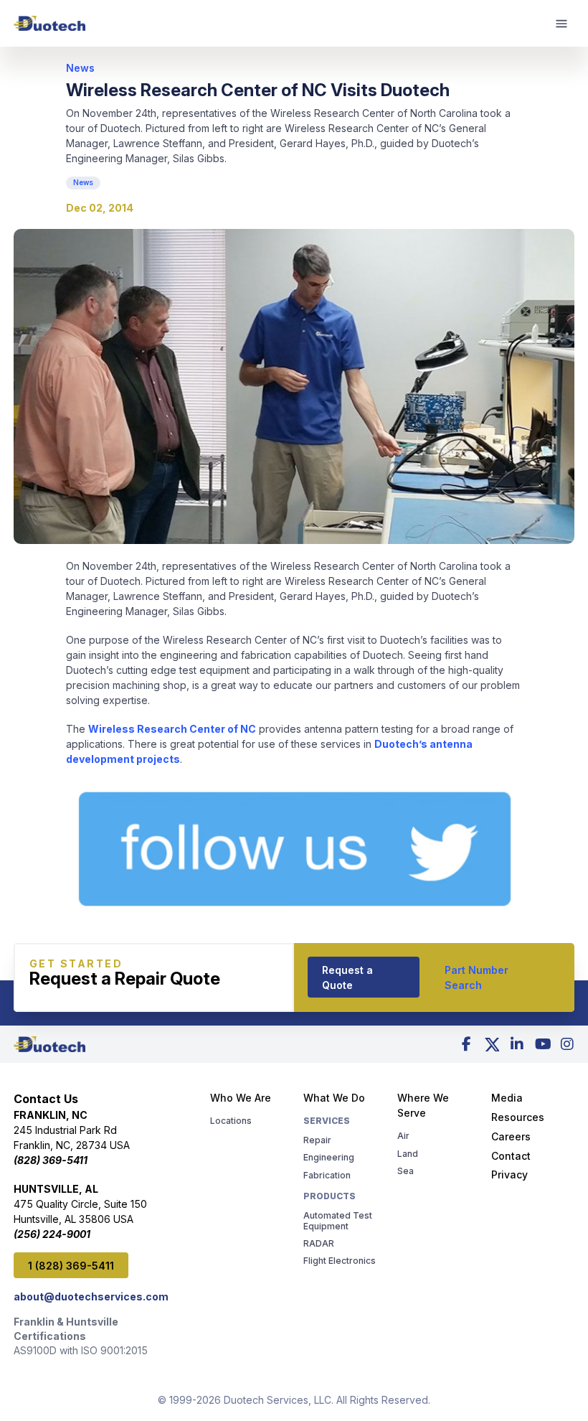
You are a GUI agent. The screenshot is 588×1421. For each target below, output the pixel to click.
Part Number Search (476, 977)
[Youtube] (542, 1044)
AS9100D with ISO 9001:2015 (81, 1350)
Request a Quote (347, 977)
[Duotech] (49, 24)
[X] (492, 1044)
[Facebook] (467, 1044)
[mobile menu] (561, 24)
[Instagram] (567, 1044)
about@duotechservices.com (91, 1296)
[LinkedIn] (517, 1044)
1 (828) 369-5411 (71, 1266)
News (80, 68)
